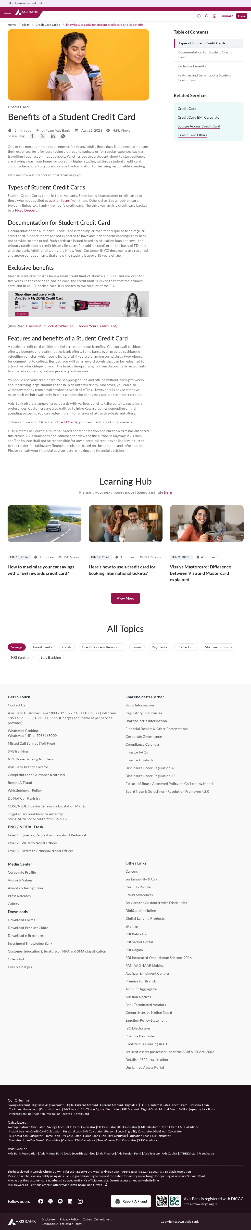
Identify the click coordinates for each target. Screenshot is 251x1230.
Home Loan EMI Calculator (63, 1136)
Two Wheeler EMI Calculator (117, 1140)
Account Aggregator (141, 989)
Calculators (17, 1122)
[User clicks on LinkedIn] (70, 1201)
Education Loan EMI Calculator (149, 1136)
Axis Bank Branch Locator (28, 767)
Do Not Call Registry (24, 798)
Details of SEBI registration (147, 1059)
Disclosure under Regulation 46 (150, 768)
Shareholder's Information (146, 721)
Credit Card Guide (48, 24)
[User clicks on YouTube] (60, 1201)
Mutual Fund (168, 1109)
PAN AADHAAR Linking (145, 965)
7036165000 (47, 735)
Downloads (18, 911)
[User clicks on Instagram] (80, 1201)
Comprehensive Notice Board (149, 1012)
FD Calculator (106, 1127)
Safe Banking (51, 657)
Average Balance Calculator (26, 1127)
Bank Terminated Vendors (146, 1005)
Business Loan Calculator (26, 1136)
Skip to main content (22, 3)
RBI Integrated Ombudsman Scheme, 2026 (159, 957)
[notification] (199, 16)
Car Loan (15, 1109)
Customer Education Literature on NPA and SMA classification (57, 951)
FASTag (183, 1109)
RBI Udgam (134, 950)
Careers (132, 871)
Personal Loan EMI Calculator (83, 1131)
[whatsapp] (215, 16)
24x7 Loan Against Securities (100, 1109)
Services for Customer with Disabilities (156, 903)
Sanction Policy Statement (146, 1020)
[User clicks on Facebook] (41, 1201)
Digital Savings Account (47, 1105)
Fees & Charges (20, 967)
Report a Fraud (135, 1201)
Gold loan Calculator (168, 1131)
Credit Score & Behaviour (102, 647)
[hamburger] (7, 13)
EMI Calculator (149, 1127)
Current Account (111, 1105)
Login (241, 15)
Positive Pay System (141, 1036)
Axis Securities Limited (80, 1153)
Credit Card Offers (192, 135)
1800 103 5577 (87, 713)
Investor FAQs (137, 752)
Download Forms (21, 920)
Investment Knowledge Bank (30, 943)
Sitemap (132, 926)
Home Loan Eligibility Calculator (104, 1136)
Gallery (13, 904)
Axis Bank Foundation (23, 1153)
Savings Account (19, 1105)
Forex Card (81, 1114)
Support (227, 16)
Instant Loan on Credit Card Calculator (35, 1131)
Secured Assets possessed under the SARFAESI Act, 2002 (170, 1052)
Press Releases (19, 896)
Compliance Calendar (143, 744)
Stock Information (140, 705)
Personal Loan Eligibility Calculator (128, 1131)
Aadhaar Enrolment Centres (148, 973)
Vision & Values (20, 880)
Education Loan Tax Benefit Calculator (35, 1140)
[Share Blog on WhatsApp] (63, 136)
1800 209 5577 (61, 713)
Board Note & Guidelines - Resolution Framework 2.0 (167, 791)
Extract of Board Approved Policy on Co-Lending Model (169, 783)
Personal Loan (199, 1105)
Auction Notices (138, 997)
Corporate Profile (22, 872)
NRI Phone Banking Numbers (31, 759)
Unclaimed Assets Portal (145, 1067)
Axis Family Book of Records (53, 1114)
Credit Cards (67, 422)
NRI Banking (21, 657)
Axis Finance (105, 1153)
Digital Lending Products (145, 918)
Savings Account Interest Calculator (71, 1127)
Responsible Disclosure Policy (61, 1224)
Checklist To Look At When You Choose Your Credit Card (71, 326)
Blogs (25, 24)
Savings (17, 647)
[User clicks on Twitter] (50, 1201)
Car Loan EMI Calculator (78, 1140)
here (168, 492)
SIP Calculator (147, 1140)
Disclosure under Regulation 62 (150, 776)
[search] (207, 16)
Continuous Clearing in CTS (147, 1044)
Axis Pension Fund (128, 1153)
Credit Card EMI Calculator (199, 117)
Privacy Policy (69, 1219)
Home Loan (30, 1109)
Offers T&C (16, 959)
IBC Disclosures (138, 1028)
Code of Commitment (97, 1219)
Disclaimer (48, 1219)
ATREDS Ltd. (188, 1153)
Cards (67, 647)
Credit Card (187, 108)
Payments (159, 647)
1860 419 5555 (20, 718)
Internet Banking (20, 1114)
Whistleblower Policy (25, 790)
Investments (42, 647)
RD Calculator (127, 1127)
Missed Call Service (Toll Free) (31, 743)
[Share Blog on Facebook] (32, 136)
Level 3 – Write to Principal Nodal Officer (41, 851)
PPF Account (130, 1109)
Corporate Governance (144, 736)
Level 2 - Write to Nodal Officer (33, 843)
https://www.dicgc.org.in (200, 1204)
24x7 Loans (71, 1109)
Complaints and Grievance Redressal (36, 775)
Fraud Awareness (139, 895)
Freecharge (206, 1153)
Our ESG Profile (138, 887)
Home (12, 24)
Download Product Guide (28, 928)
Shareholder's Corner (145, 696)
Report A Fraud (20, 782)
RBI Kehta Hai (137, 934)
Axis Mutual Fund (51, 1153)
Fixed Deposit (26, 210)
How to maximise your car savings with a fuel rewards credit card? (41, 570)
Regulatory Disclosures (144, 713)
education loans (57, 200)
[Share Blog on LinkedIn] (53, 136)
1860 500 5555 (46, 718)
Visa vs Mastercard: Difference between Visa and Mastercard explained (200, 573)
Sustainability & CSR (142, 879)
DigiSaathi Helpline (141, 910)
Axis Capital (170, 1153)
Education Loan (50, 1109)
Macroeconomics (218, 647)
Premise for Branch (141, 981)
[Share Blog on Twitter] (42, 136)
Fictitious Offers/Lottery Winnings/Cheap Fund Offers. (65, 1185)
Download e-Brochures (26, 935)
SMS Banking (18, 751)
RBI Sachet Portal (139, 942)
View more (125, 598)
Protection (185, 647)
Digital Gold (149, 1109)
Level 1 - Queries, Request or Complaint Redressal (47, 835)
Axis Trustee (151, 1153)
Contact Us (16, 705)
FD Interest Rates (158, 1105)
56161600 (35, 819)
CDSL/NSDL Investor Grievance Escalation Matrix (47, 806)
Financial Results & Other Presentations (157, 729)
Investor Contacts (139, 760)
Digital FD (131, 1105)
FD (142, 1105)
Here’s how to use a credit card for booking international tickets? (122, 570)
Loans (136, 647)
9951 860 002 (57, 819)
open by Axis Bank (202, 1109)
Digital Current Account (82, 1105)
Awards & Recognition (25, 888)
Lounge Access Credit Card (199, 126)
